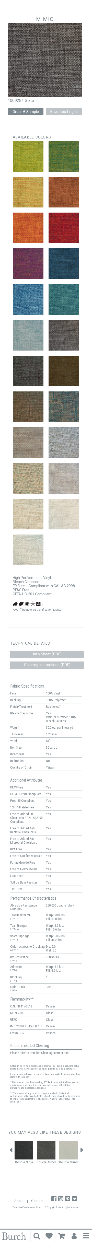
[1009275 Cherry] (64, 228)
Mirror (74, 1162)
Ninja (29, 1162)
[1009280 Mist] (28, 335)
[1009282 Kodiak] (28, 371)
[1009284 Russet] (28, 406)
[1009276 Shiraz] (28, 263)
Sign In (74, 1236)
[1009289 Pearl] (64, 478)
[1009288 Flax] (28, 478)
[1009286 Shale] (28, 442)
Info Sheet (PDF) (47, 654)
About (19, 1201)
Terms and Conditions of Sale (27, 1207)
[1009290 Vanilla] (28, 514)
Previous (11, 1151)
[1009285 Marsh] (64, 406)
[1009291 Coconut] (64, 514)
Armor (51, 1162)
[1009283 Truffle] (64, 371)
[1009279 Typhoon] (64, 299)
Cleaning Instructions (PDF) (47, 665)
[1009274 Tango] (28, 228)
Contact (37, 1201)
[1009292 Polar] (28, 550)
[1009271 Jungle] (64, 156)
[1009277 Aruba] (64, 263)
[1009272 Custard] (28, 192)
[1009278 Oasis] (28, 299)
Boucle (20, 1162)
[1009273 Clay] (64, 192)
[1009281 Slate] (64, 335)
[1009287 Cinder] (64, 442)
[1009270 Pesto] (28, 156)
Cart (61, 1236)
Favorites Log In (64, 111)
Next (81, 1151)
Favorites (49, 1236)
